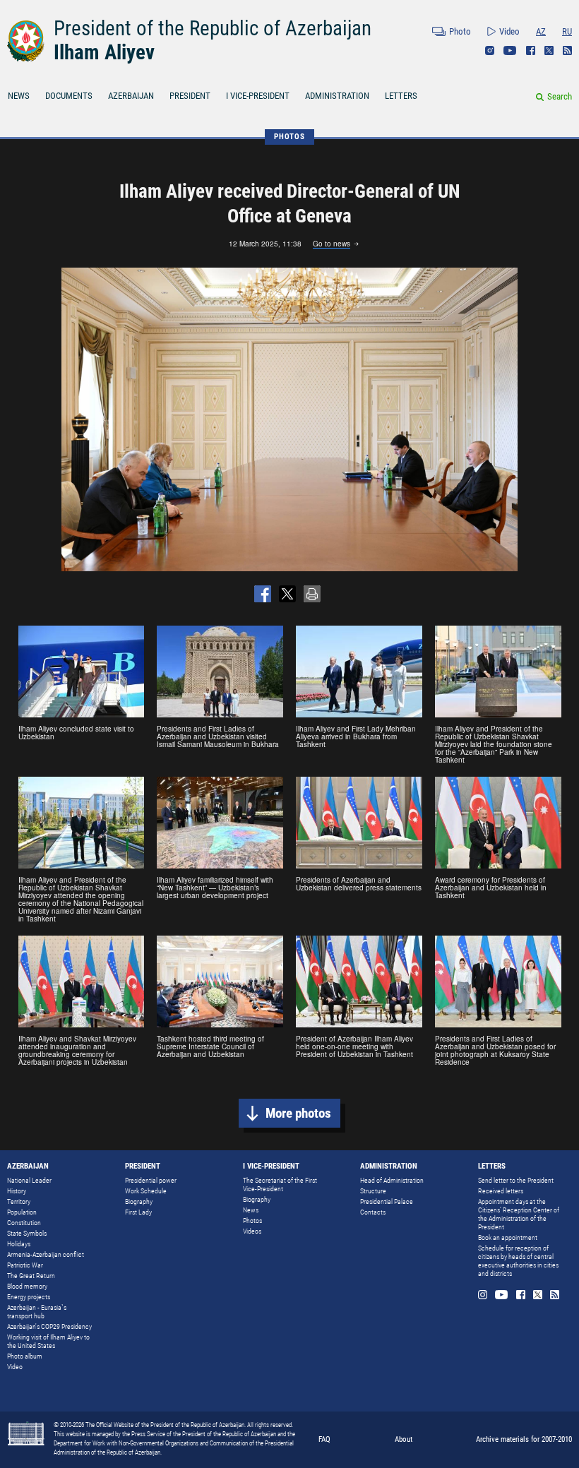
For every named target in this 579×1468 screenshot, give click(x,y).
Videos (252, 1231)
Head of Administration (392, 1180)
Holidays (18, 1244)
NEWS (19, 95)
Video (509, 31)
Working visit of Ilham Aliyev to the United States (48, 1341)
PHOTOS (289, 136)
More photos (298, 1113)
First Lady (138, 1212)
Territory (18, 1201)
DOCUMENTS (68, 95)
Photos (252, 1220)
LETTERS (401, 95)
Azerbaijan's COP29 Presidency (49, 1326)
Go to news (331, 244)
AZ (541, 31)
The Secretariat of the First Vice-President (280, 1184)
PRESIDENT (189, 95)
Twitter (549, 50)
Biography (139, 1201)
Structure (373, 1191)
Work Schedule (146, 1191)
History (16, 1191)
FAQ (324, 1439)
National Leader (29, 1180)
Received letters (500, 1191)
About (403, 1439)
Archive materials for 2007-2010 (524, 1439)
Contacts (373, 1212)
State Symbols (27, 1233)
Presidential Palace (386, 1201)
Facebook (530, 50)
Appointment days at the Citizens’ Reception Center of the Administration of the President (518, 1214)
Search (559, 96)
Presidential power (151, 1180)
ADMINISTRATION (337, 95)
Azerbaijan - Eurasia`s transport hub (36, 1311)
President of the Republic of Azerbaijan (212, 28)
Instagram (489, 50)
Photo (460, 31)
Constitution (24, 1223)
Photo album (24, 1356)
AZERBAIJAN (131, 95)
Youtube (510, 50)
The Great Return (31, 1275)
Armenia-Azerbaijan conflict (45, 1254)
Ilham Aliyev (104, 52)
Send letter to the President (516, 1180)
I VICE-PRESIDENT (258, 95)
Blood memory (27, 1286)
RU (567, 31)
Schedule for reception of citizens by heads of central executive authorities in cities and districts (518, 1260)
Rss (567, 50)
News (250, 1210)
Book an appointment (507, 1237)
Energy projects (28, 1297)
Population (22, 1212)
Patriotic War (25, 1265)
